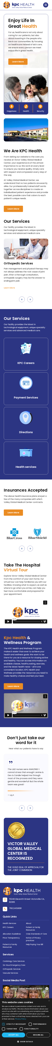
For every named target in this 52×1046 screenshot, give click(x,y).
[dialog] (26, 1022)
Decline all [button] (38, 1035)
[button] (26, 1041)
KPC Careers (8, 927)
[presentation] (22, 299)
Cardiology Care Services (14, 961)
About (28, 923)
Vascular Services (10, 973)
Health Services (9, 923)
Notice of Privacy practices (33, 939)
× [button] (49, 1001)
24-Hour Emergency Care (14, 965)
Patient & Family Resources (33, 928)
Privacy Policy (20, 1019)
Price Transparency (11, 938)
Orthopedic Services (11, 969)
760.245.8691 (15, 908)
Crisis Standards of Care (36, 934)
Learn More (18, 61)
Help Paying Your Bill (34, 944)
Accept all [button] (13, 1035)
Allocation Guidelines (12, 934)
